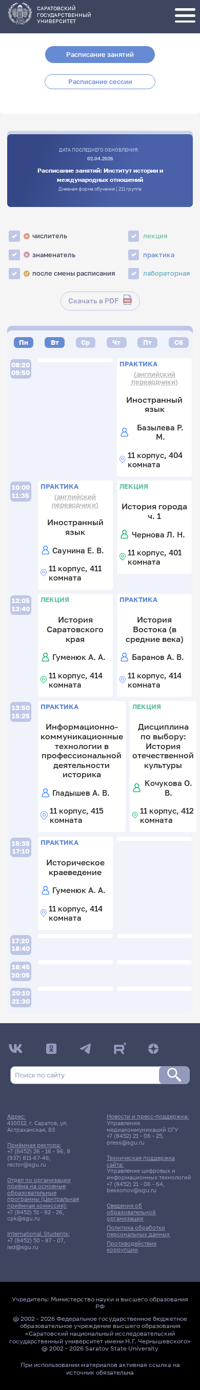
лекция (155, 236)
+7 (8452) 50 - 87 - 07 (35, 1240)
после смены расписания (70, 273)
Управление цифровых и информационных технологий (149, 1174)
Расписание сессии (100, 81)
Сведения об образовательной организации (131, 1211)
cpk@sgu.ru (23, 1218)
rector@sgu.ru (26, 1164)
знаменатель (50, 255)
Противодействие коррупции (131, 1246)
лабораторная (166, 273)
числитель (46, 236)
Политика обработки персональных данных (138, 1231)
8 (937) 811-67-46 (38, 1154)
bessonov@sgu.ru (131, 1190)
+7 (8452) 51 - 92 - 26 (35, 1212)
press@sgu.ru (126, 1142)
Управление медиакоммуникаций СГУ (142, 1126)
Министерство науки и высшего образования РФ (119, 1303)
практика (158, 255)
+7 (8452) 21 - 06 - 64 (135, 1184)
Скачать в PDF (93, 300)
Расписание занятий (100, 54)
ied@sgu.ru (22, 1247)
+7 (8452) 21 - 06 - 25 (134, 1136)
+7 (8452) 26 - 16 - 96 (35, 1151)
